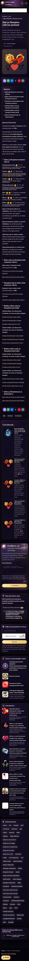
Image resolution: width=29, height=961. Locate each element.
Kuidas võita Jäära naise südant (11, 317)
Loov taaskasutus (13, 857)
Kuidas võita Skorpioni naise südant (12, 336)
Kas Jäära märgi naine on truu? (11, 324)
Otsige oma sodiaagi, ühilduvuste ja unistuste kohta (13, 936)
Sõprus (5, 908)
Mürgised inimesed (8, 872)
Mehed (20, 868)
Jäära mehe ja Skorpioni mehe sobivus (13, 397)
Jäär (10, 16)
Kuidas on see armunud (9, 839)
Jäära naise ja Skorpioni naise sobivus (13, 400)
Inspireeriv (14, 829)
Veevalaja (10, 922)
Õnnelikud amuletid (16, 886)
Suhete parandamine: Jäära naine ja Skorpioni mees (19, 502)
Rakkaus (5, 904)
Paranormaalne (7, 897)
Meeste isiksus (7, 861)
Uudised (19, 918)
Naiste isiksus (7, 879)
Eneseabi (16, 825)
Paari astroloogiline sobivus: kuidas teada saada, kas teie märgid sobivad (19, 431)
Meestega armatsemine (9, 868)
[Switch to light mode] (22, 3)
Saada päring (14, 585)
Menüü (6, 957)
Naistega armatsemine (9, 882)
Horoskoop (18, 416)
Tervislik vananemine (8, 915)
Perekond (16, 897)
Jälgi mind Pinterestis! (9, 122)
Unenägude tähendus (9, 918)
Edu (10, 825)
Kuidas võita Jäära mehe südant (11, 360)
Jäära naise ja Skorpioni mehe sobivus (13, 277)
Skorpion (10, 416)
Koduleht (4, 16)
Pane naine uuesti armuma (10, 893)
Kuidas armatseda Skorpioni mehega (13, 382)
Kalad (18, 832)
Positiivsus (6, 900)
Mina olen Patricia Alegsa (12, 596)
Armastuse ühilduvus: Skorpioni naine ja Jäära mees (19, 481)
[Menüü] (26, 3)
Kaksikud (11, 832)
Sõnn (18, 904)
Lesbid (5, 857)
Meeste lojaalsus (17, 861)
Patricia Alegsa (11, 43)
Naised (17, 872)
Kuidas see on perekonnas (10, 847)
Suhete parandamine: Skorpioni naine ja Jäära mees (19, 460)
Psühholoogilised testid (17, 900)
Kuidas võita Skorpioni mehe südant (13, 379)
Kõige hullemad (14, 836)
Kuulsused (18, 854)
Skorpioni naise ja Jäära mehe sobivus (13, 300)
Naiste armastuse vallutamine (11, 875)
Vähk (4, 922)
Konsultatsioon (7, 563)
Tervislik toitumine (8, 911)
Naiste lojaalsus (17, 879)
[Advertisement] (14, 10)
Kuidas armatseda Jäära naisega (11, 320)
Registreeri (14, 641)
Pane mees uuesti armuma (10, 890)
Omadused (6, 886)
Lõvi (22, 857)
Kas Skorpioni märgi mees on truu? (12, 386)
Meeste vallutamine (8, 865)
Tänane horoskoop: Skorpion (11, 607)
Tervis (15, 908)
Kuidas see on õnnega (9, 843)
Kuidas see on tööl (8, 854)
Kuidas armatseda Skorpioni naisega (13, 339)
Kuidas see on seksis (8, 850)
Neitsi (19, 882)
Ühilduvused (20, 915)
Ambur (5, 825)
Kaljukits (5, 836)
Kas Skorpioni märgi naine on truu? (12, 343)
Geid (22, 825)
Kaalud (5, 832)
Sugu (10, 908)
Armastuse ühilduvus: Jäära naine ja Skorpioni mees (19, 521)
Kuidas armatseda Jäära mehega (11, 363)
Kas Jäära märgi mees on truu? (11, 367)
